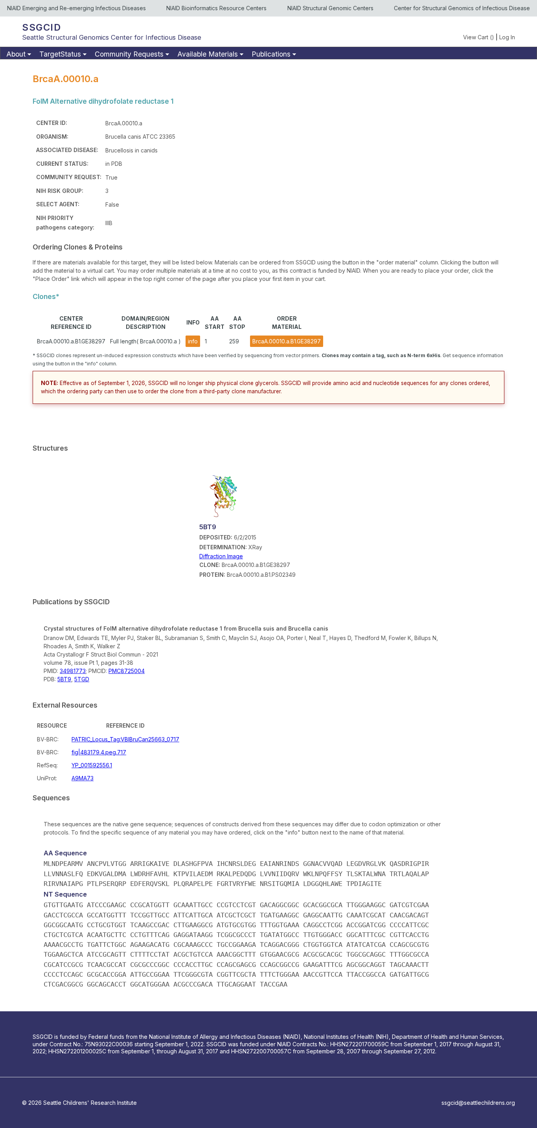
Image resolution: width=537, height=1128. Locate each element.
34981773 (73, 671)
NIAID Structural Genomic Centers (330, 8)
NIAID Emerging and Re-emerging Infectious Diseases (76, 8)
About (16, 54)
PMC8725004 (127, 671)
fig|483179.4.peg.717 (99, 752)
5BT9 (64, 679)
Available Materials (207, 54)
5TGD (81, 679)
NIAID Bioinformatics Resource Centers (216, 8)
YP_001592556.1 (92, 765)
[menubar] (268, 53)
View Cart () (478, 37)
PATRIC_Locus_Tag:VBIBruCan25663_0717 (125, 739)
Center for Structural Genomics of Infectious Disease (462, 8)
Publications (271, 54)
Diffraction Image (221, 556)
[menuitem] (17, 54)
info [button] (193, 341)
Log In (507, 37)
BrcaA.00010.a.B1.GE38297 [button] (286, 341)
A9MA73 (83, 778)
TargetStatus (60, 54)
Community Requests (129, 54)
